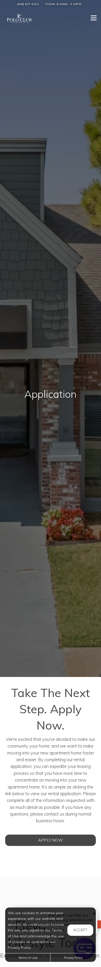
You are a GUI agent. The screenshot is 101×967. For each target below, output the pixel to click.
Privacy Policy (73, 958)
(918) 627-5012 (28, 4)
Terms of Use (27, 958)
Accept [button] (80, 930)
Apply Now (50, 840)
